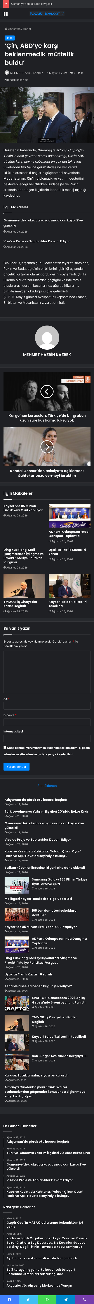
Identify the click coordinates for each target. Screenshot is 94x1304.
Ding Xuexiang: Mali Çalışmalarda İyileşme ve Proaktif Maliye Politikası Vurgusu (23, 556)
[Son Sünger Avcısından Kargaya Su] (17, 1062)
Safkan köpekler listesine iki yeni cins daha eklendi (45, 867)
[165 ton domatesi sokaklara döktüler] (17, 914)
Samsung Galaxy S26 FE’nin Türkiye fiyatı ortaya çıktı (59, 881)
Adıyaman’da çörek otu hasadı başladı (36, 800)
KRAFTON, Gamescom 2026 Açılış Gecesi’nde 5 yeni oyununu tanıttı (58, 1000)
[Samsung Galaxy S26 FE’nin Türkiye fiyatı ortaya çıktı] (17, 885)
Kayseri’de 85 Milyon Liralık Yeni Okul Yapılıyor (23, 508)
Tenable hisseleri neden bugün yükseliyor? (38, 986)
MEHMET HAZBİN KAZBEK (26, 72)
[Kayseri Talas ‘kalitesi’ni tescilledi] (70, 586)
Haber (27, 28)
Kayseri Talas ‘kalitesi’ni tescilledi (68, 604)
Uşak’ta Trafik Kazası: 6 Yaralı (67, 552)
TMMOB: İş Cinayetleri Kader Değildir (20, 604)
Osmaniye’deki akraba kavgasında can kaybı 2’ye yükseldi (49, 3)
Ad (6, 698)
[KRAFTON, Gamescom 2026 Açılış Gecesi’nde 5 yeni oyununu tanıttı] (17, 1004)
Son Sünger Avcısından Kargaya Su (59, 1056)
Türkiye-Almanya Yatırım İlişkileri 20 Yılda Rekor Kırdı (46, 811)
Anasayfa (14, 28)
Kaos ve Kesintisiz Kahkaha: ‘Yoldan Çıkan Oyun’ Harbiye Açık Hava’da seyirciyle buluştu (43, 853)
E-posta (10, 715)
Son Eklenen (47, 786)
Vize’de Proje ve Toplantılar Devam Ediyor (36, 241)
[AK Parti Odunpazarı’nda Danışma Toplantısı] (70, 516)
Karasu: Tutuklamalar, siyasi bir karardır (37, 1075)
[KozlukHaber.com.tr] (47, 13)
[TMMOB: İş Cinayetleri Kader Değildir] (24, 586)
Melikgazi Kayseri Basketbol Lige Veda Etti (38, 899)
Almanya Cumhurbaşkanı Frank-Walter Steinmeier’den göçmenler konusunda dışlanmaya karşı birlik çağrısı (45, 1091)
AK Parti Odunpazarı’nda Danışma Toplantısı (69, 534)
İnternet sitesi (13, 731)
